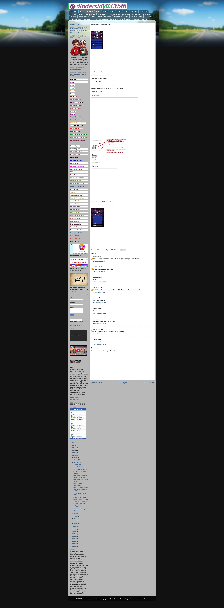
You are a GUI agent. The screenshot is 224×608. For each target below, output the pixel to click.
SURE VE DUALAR (103, 14)
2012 (73, 546)
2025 (73, 445)
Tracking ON (81, 438)
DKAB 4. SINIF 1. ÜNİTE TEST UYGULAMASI (80, 500)
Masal (95, 256)
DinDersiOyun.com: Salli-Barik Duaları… (76, 428)
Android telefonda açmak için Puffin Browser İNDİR (79, 27)
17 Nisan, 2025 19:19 (99, 344)
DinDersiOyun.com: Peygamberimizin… (76, 414)
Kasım (76, 459)
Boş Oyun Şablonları (77, 186)
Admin (95, 266)
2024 (73, 448)
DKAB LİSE (134, 11)
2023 (73, 450)
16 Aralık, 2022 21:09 (99, 313)
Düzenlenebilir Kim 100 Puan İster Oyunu (102, 201)
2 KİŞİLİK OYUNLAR (76, 19)
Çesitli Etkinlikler (147, 14)
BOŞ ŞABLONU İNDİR (96, 91)
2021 (73, 455)
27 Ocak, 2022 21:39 (99, 261)
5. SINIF (105, 11)
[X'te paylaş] (123, 250)
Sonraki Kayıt (96, 383)
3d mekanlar (77, 464)
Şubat (76, 523)
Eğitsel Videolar (118, 16)
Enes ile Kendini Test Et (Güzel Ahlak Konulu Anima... (80, 489)
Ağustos (76, 462)
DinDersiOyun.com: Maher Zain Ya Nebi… (77, 417)
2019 (73, 529)
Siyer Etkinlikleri (136, 14)
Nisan (76, 518)
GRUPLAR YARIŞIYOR (77, 14)
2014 (73, 541)
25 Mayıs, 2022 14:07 (99, 292)
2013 (73, 544)
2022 (73, 452)
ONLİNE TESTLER (90, 14)
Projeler (126, 16)
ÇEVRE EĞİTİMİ (88, 19)
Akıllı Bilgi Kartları (115, 14)
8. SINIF (126, 11)
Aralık (76, 457)
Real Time (77, 438)
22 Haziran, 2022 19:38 (100, 302)
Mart (75, 521)
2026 (73, 443)
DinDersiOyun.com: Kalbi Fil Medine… (76, 425)
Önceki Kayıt (148, 383)
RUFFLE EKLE (74, 25)
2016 (73, 536)
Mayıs (76, 516)
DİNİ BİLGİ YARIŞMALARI (87, 11)
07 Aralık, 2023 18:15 (99, 323)
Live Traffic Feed (78, 409)
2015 (73, 539)
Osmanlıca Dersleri (76, 233)
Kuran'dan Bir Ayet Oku (77, 325)
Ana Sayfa (122, 383)
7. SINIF (119, 11)
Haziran (76, 513)
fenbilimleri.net (74, 399)
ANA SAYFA (74, 11)
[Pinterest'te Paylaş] (125, 250)
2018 (73, 531)
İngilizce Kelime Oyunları (116, 19)
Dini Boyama (107, 16)
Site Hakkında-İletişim (136, 16)
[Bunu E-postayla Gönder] (121, 250)
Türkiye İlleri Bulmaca (80, 469)
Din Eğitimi (73, 16)
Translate (83, 321)
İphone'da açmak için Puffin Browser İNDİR (78, 31)
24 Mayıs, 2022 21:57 (99, 282)
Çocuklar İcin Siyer (79, 467)
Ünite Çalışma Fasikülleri (77, 484)
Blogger (127, 599)
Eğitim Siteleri (74, 397)
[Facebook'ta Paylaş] (124, 250)
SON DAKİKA (148, 16)
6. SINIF (112, 11)
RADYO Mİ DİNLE (75, 69)
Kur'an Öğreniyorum (96, 16)
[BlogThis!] (122, 250)
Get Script (74, 438)
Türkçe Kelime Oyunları (101, 19)
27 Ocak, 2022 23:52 (99, 271)
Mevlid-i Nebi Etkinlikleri (80, 497)
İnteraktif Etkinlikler (84, 16)
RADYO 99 (136, 19)
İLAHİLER (128, 19)
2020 (73, 526)
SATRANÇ (144, 19)
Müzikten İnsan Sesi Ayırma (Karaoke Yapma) (79, 505)
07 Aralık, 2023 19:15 (99, 334)
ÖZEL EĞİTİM (143, 11)
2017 (73, 534)
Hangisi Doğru (126, 14)
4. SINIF (98, 11)
